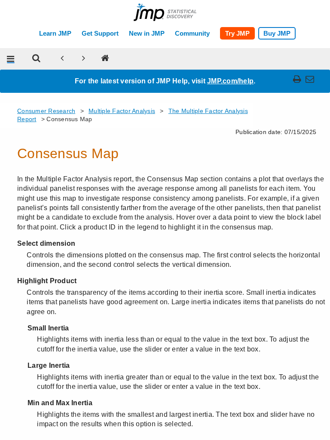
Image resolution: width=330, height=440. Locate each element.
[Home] (105, 59)
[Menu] (10, 59)
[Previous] (62, 59)
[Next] (84, 59)
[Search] (36, 59)
